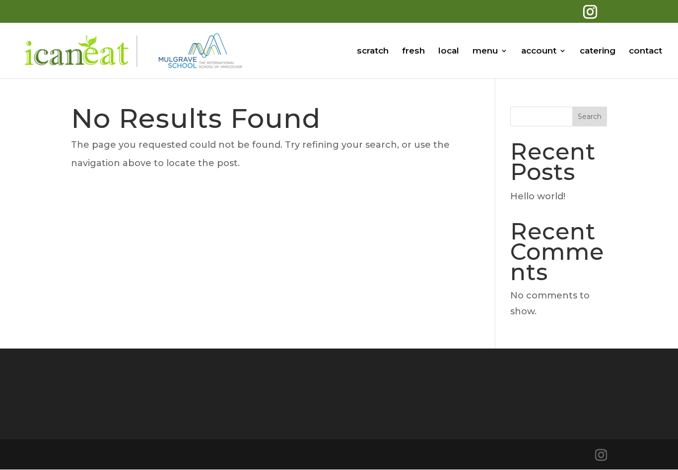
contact (645, 51)
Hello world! (537, 196)
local (448, 51)
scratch (373, 51)
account (538, 51)
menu (485, 51)
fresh (413, 51)
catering (597, 51)
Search (590, 116)
